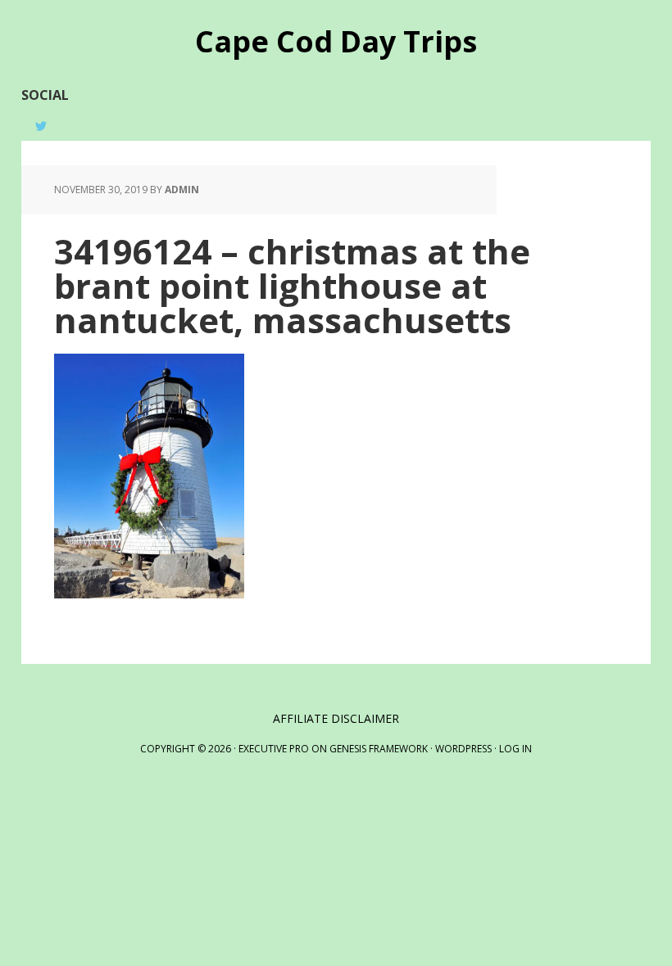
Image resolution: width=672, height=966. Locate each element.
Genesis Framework (378, 749)
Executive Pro (273, 749)
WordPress (463, 749)
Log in (515, 749)
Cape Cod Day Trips (336, 40)
